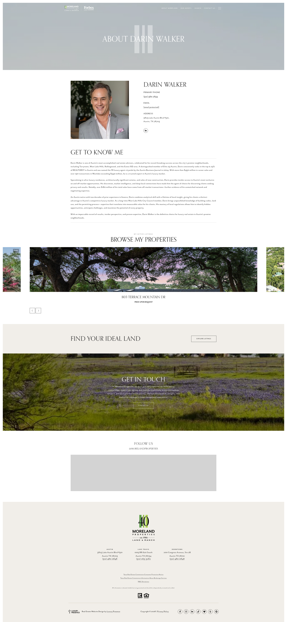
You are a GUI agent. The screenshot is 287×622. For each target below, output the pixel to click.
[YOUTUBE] (204, 611)
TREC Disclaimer (143, 582)
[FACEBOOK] (180, 611)
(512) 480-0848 (109, 559)
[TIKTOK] (198, 611)
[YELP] (210, 611)
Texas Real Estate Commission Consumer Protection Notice (143, 574)
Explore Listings (204, 339)
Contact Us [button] (143, 405)
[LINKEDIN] (146, 130)
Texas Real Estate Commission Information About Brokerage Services (143, 578)
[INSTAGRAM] (186, 611)
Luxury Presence (113, 612)
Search (198, 8)
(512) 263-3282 (143, 559)
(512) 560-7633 (151, 97)
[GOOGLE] (216, 611)
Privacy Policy (163, 612)
